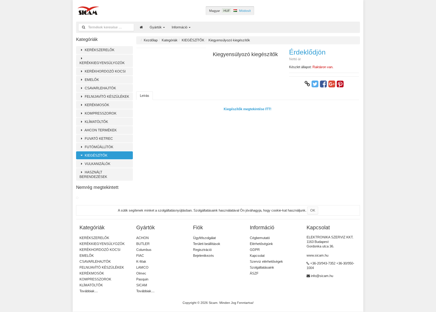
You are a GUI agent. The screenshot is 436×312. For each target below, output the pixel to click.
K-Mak (141, 261)
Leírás (144, 95)
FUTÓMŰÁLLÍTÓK (98, 147)
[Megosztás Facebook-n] (323, 83)
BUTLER (143, 244)
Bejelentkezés (203, 255)
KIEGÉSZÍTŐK (95, 155)
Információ (180, 27)
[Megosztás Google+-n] (331, 83)
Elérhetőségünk (261, 244)
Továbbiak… (88, 291)
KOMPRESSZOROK (100, 113)
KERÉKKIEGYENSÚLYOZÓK (102, 63)
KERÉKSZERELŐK (99, 50)
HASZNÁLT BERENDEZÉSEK (93, 174)
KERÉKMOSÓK (96, 105)
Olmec (141, 273)
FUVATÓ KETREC (98, 138)
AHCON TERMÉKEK (100, 130)
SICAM (141, 285)
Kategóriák (170, 40)
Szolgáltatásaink (262, 267)
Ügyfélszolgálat (204, 238)
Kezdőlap (151, 40)
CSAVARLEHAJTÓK (100, 88)
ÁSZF (254, 273)
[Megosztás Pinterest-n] (340, 83)
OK (312, 210)
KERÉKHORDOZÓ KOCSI (105, 71)
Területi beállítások (206, 244)
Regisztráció (202, 250)
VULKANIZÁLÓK (97, 164)
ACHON (142, 238)
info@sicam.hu (322, 276)
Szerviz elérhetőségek (266, 261)
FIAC (140, 255)
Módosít (245, 10)
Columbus (143, 250)
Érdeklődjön (307, 52)
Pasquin (142, 279)
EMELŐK (91, 80)
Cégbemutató (260, 238)
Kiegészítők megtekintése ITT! (247, 109)
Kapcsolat (257, 255)
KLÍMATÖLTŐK (96, 122)
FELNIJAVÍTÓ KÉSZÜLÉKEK (106, 96)
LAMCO (142, 267)
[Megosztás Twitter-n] (315, 83)
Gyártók (156, 27)
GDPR (255, 250)
